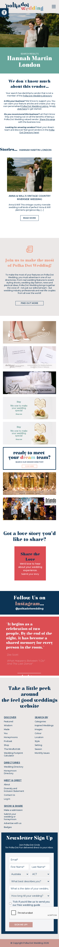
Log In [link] (7, 799)
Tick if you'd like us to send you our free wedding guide (31, 903)
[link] (4, 12)
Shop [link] (6, 745)
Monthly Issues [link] (42, 753)
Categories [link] (40, 721)
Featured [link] (8, 721)
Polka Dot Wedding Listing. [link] (35, 106)
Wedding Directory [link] (13, 767)
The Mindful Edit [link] (12, 749)
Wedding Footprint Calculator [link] (13, 754)
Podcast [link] (8, 741)
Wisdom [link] (8, 725)
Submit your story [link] (30, 574)
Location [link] (39, 737)
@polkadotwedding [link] (29, 608)
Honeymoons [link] (11, 737)
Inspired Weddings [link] (44, 725)
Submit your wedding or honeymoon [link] (10, 817)
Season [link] (38, 749)
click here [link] (22, 109)
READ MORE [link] (29, 218)
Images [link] (38, 729)
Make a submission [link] (13, 810)
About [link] (7, 784)
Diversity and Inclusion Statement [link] (14, 789)
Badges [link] (8, 827)
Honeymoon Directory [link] (10, 772)
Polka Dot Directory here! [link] (37, 131)
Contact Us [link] (9, 795)
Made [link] (7, 729)
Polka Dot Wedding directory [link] (37, 96)
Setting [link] (38, 745)
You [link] (6, 733)
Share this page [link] (47, 119)
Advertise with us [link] (12, 823)
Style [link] (37, 741)
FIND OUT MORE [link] (29, 303)
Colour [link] (38, 733)
